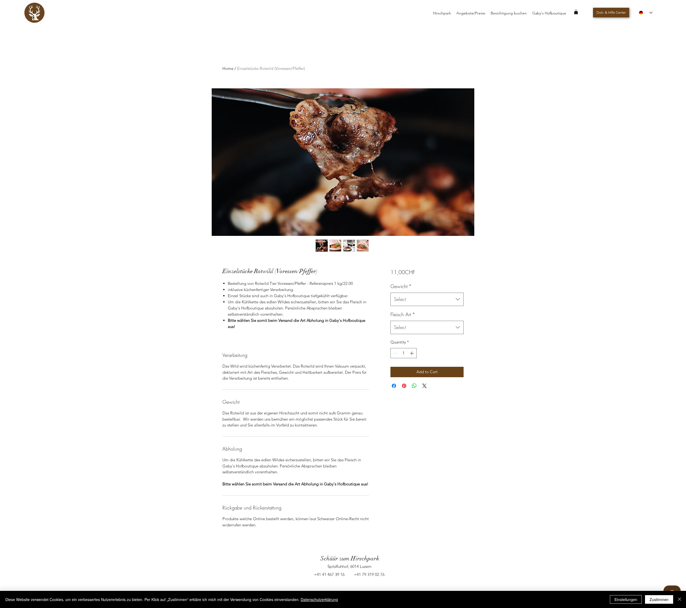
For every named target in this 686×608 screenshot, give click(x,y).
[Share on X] (424, 386)
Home (227, 68)
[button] (576, 11)
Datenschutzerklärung (319, 599)
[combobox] (427, 299)
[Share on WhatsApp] (414, 386)
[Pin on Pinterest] (404, 386)
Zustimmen (659, 599)
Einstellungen (625, 599)
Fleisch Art (402, 314)
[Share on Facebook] (394, 386)
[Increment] (412, 353)
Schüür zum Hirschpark (349, 558)
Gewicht (401, 286)
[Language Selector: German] (645, 13)
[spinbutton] (403, 353)
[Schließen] (679, 599)
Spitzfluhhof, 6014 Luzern (349, 566)
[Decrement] (394, 353)
